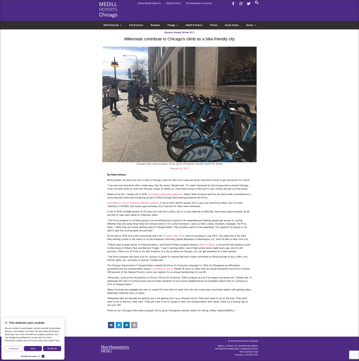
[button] (256, 2)
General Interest (172, 32)
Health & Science (194, 25)
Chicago (171, 25)
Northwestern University (199, 3)
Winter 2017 (188, 32)
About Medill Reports (149, 3)
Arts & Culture (136, 25)
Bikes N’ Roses (207, 244)
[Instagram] (240, 3)
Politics (213, 25)
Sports (249, 25)
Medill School (173, 3)
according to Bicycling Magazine (165, 194)
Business (155, 25)
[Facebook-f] (233, 3)
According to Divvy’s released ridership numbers (133, 202)
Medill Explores (111, 25)
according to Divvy (163, 268)
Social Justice (232, 25)
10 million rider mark (173, 235)
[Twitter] (248, 3)
